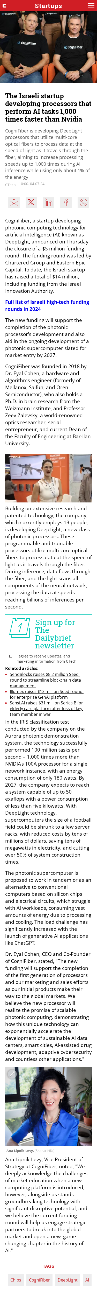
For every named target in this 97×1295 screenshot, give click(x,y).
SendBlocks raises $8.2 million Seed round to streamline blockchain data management (46, 680)
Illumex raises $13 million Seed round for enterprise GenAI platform (47, 694)
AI (87, 1280)
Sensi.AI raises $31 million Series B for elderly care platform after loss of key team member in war (47, 708)
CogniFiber (39, 1280)
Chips (15, 1280)
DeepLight (68, 1280)
